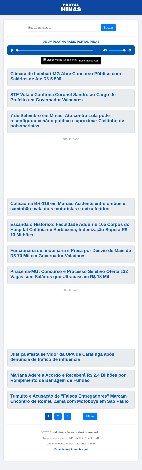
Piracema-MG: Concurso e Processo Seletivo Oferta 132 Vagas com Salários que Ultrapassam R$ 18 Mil (69, 274)
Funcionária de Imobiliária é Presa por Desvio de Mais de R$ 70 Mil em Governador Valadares (70, 253)
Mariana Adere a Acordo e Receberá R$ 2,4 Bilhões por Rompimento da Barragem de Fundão (68, 378)
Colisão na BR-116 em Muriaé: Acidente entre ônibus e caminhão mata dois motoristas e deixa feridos (67, 206)
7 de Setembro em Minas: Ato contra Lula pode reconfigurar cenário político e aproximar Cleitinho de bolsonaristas (67, 120)
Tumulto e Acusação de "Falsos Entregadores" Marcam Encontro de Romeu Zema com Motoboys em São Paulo (69, 399)
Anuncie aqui (79, 449)
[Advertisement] (71, 167)
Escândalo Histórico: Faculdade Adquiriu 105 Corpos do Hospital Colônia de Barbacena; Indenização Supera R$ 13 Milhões (70, 229)
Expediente (61, 449)
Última (90, 416)
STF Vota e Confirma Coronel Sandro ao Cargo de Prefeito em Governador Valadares (63, 97)
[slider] (54, 50)
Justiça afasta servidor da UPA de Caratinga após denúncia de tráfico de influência (62, 357)
